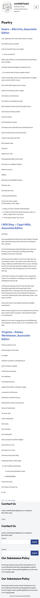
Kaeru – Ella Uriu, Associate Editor (19, 30)
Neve (11, 596)
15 (6, 500)
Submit (8, 572)
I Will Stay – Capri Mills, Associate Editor (16, 226)
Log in (3, 519)
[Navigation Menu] (36, 7)
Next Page (11, 500)
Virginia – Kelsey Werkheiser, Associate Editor (15, 335)
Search (3, 538)
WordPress (26, 596)
